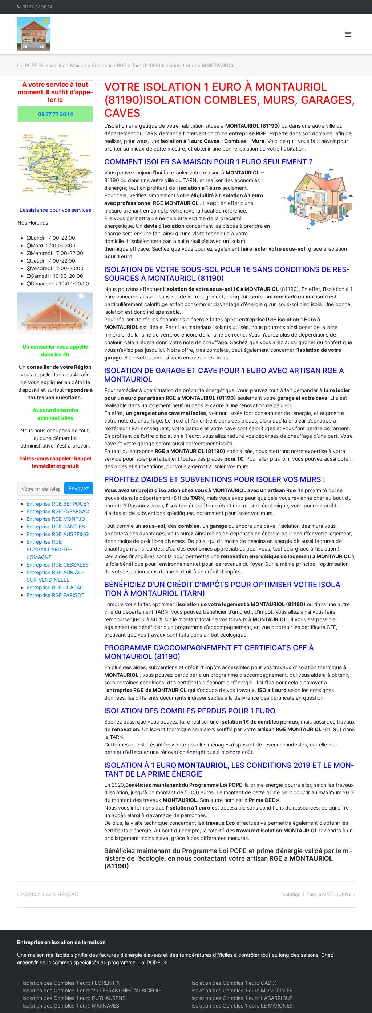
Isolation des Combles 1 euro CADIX (233, 983)
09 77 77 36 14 (38, 6)
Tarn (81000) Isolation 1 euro (164, 65)
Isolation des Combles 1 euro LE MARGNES (242, 1005)
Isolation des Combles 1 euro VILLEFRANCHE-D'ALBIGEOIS (92, 990)
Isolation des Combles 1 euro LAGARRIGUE (241, 998)
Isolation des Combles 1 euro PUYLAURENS (74, 998)
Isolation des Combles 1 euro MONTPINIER (242, 990)
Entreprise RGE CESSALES (58, 564)
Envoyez (79, 488)
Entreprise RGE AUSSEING (58, 534)
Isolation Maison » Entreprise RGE (88, 65)
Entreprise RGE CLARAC (55, 587)
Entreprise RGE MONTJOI (57, 519)
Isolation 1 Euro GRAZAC (49, 894)
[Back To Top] (354, 995)
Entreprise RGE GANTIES (56, 526)
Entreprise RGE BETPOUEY (58, 504)
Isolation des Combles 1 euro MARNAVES (71, 1005)
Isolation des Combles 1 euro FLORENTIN (72, 983)
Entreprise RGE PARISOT (56, 595)
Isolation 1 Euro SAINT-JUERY (316, 894)
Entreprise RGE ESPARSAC (58, 511)
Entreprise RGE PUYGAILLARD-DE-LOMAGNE (49, 549)
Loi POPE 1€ (30, 65)
